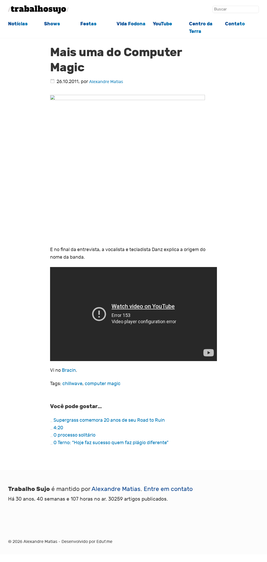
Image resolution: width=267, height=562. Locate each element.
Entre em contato (168, 489)
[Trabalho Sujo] (38, 9)
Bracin (69, 370)
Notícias (18, 24)
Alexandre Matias (106, 81)
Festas (88, 24)
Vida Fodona (131, 24)
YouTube (162, 24)
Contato (235, 24)
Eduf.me (104, 541)
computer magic (102, 383)
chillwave (72, 383)
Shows (52, 24)
